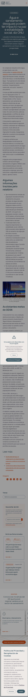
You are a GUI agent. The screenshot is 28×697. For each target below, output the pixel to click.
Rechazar (11, 691)
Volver (14, 355)
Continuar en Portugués (14, 360)
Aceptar (21, 691)
